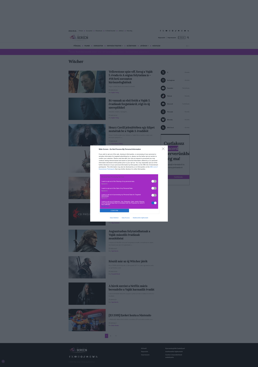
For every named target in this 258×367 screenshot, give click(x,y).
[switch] (154, 181)
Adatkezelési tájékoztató (140, 218)
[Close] (164, 149)
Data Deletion (114, 218)
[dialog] (129, 183)
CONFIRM (114, 210)
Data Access (126, 218)
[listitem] (129, 177)
